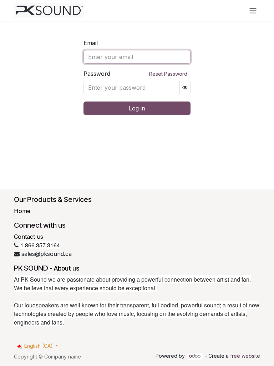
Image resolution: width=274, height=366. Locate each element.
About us (66, 268)
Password (96, 73)
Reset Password (168, 74)
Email (90, 42)
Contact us (28, 236)
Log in (137, 108)
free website (245, 356)
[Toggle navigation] (253, 10)
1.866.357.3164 (40, 245)
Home (22, 210)
